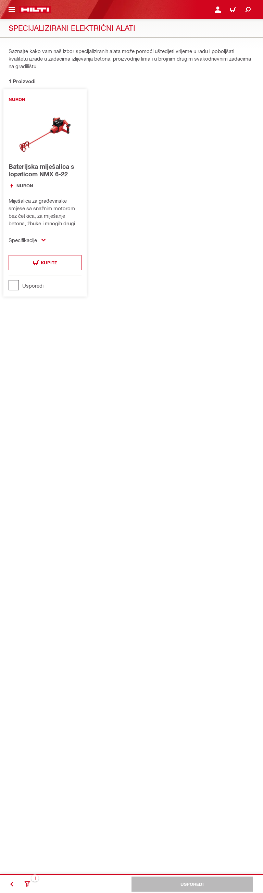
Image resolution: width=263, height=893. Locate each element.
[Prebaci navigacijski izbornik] (11, 9)
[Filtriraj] (27, 884)
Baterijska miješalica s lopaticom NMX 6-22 (41, 170)
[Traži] (247, 9)
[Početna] (35, 9)
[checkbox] (45, 285)
